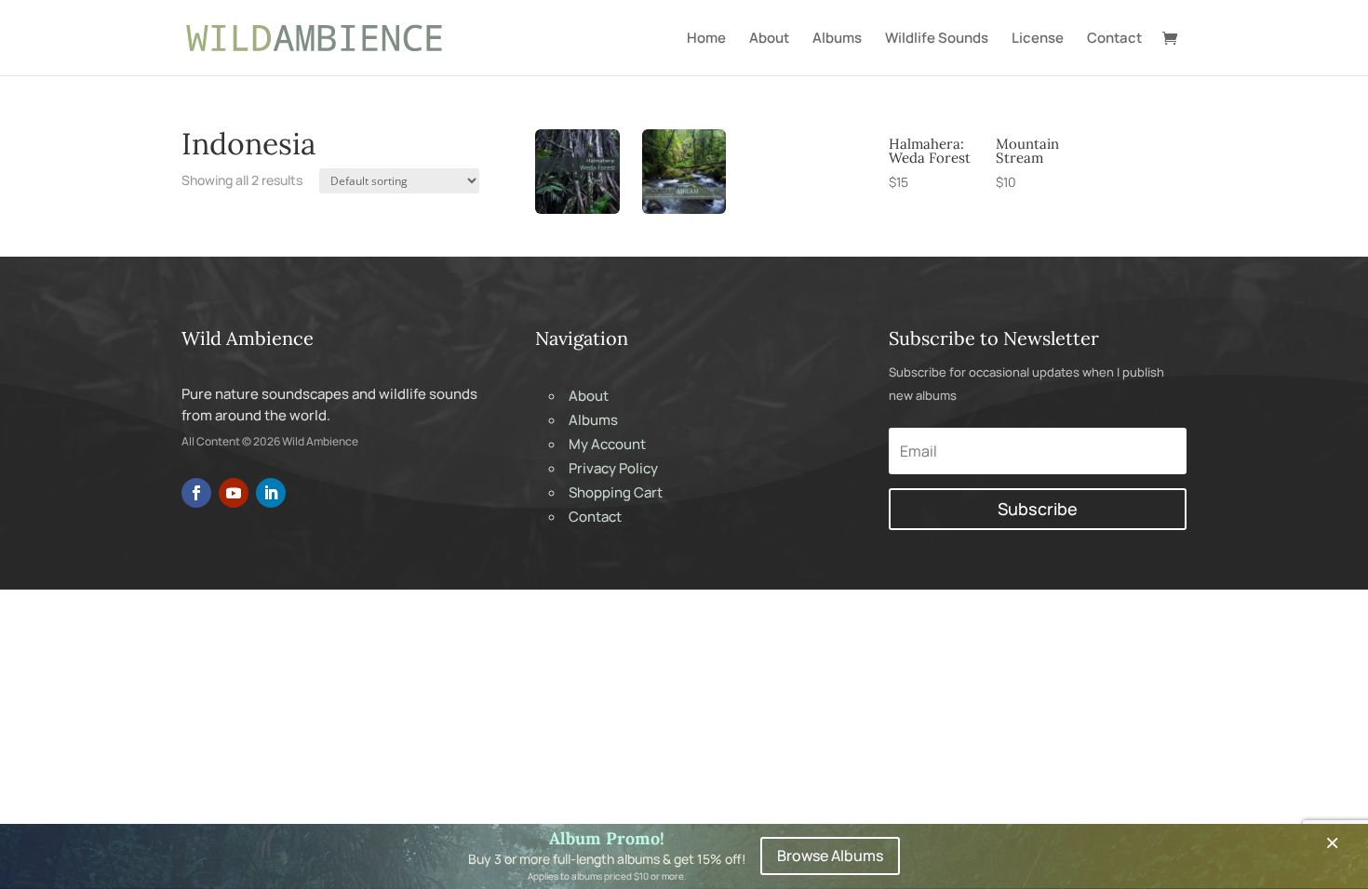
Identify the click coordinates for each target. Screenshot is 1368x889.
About (769, 39)
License (1038, 39)
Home (706, 39)
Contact (1114, 39)
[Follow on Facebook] (196, 493)
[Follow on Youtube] (233, 493)
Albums (837, 39)
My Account (607, 444)
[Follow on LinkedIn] (271, 493)
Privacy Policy (613, 468)
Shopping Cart (616, 492)
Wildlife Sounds (936, 39)
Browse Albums (830, 855)
